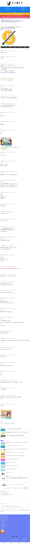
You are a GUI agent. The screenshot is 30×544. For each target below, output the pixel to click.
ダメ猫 (7, 476)
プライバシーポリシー (15, 538)
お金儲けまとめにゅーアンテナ (5, 520)
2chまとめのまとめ (3, 526)
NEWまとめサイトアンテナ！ (5, 517)
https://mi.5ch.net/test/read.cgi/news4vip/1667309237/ (8, 72)
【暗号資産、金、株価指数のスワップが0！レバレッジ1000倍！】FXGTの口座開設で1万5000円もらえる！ (15, 17)
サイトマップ (5, 538)
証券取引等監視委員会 (15, 539)
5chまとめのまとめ (3, 525)
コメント (2, 495)
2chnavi (2, 522)
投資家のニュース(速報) (4, 519)
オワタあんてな (3, 523)
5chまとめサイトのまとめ (4, 518)
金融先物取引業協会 (24, 539)
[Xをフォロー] (6, 480)
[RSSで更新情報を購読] (8, 480)
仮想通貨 (2, 440)
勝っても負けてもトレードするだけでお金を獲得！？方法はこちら (15, 15)
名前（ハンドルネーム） (4, 503)
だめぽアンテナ (3, 527)
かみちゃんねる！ (3, 521)
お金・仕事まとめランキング (4, 524)
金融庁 (5, 539)
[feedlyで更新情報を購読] (7, 480)
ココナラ (17, 147)
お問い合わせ (24, 538)
